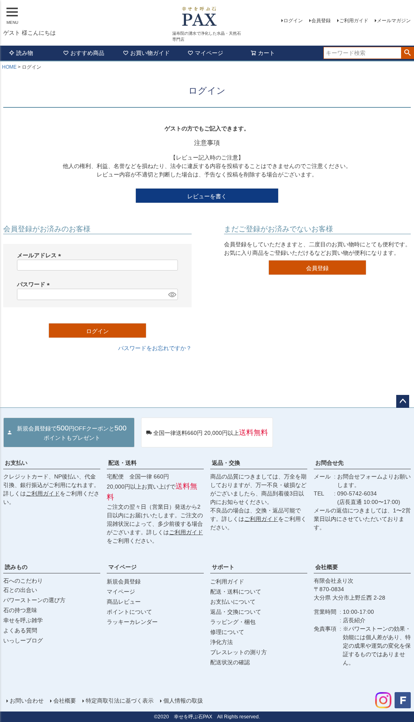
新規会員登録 (124, 581)
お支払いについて (233, 601)
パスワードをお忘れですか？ (155, 348)
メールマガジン (394, 20)
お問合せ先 (329, 463)
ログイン (293, 20)
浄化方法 (221, 642)
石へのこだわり (23, 580)
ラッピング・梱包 (233, 622)
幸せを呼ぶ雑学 (23, 620)
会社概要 (326, 567)
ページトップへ (402, 401)
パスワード (35, 284)
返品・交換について (235, 612)
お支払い (16, 463)
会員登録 (321, 20)
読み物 (24, 53)
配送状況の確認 (230, 662)
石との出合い (20, 590)
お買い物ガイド (150, 53)
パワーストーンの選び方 (34, 600)
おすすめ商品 (87, 53)
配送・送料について (235, 591)
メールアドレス (40, 255)
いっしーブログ (23, 640)
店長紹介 (354, 620)
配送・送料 (122, 463)
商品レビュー (124, 601)
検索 (407, 53)
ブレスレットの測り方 (238, 652)
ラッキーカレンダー (132, 622)
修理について (227, 632)
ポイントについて (129, 612)
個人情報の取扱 (183, 700)
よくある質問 (20, 630)
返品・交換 (226, 463)
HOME (9, 67)
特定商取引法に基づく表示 (120, 700)
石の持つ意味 (20, 610)
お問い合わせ (27, 700)
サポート (223, 567)
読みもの (16, 567)
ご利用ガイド (353, 20)
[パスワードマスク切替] (171, 294)
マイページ (209, 53)
